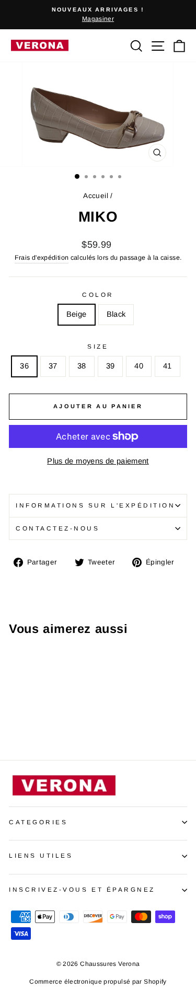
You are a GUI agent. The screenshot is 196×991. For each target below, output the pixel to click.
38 (81, 366)
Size (97, 346)
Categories (38, 822)
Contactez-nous (57, 528)
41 (167, 366)
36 (24, 366)
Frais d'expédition (42, 257)
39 (110, 366)
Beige (76, 314)
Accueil (95, 196)
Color (98, 294)
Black (116, 314)
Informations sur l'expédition (95, 505)
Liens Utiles (41, 855)
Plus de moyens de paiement (98, 461)
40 (138, 366)
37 (53, 366)
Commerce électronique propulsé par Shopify (97, 981)
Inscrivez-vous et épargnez (82, 889)
